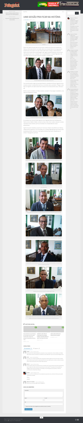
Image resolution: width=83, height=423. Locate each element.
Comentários (28, 348)
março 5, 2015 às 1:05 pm (35, 364)
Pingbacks (36, 348)
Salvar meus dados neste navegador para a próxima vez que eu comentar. (38, 406)
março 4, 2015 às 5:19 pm (34, 351)
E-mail (46, 398)
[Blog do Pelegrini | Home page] (12, 5)
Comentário (27, 390)
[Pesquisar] (77, 13)
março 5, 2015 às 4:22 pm (40, 381)
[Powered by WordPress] (8, 420)
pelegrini (27, 19)
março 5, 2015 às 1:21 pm (35, 372)
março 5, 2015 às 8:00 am (34, 357)
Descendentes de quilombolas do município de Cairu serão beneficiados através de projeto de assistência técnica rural (29, 336)
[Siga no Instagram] (76, 420)
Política (25, 11)
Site (25, 402)
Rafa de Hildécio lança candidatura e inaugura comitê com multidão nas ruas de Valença (74, 20)
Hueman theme (17, 420)
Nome (26, 398)
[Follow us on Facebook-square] (78, 420)
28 (49, 327)
